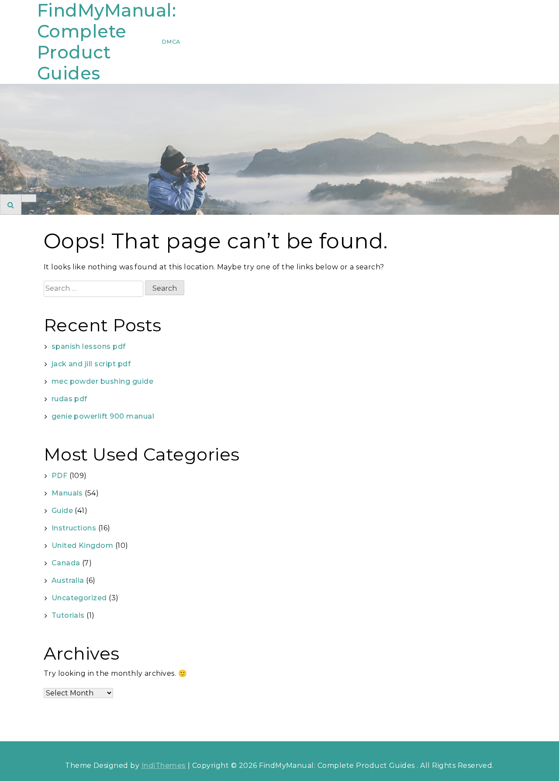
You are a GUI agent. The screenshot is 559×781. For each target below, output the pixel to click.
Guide (62, 510)
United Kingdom (83, 545)
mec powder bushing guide (103, 381)
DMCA (171, 41)
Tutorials (68, 615)
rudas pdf (69, 399)
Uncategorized (79, 598)
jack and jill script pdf (91, 364)
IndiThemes (163, 765)
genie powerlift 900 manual (103, 416)
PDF (59, 475)
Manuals (67, 493)
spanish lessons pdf (89, 346)
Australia (68, 580)
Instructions (74, 528)
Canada (66, 563)
